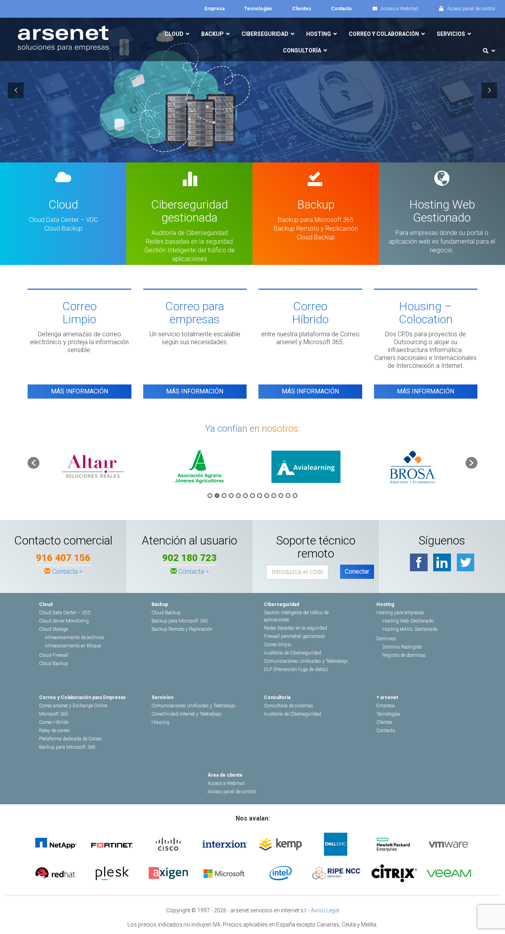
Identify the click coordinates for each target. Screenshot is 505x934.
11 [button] (281, 495)
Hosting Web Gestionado (408, 621)
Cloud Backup (63, 228)
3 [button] (224, 495)
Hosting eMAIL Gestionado (410, 629)
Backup (160, 604)
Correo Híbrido (54, 722)
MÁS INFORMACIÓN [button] (79, 391)
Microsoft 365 (53, 714)
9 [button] (266, 495)
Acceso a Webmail (226, 783)
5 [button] (238, 495)
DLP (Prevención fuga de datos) (296, 669)
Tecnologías (388, 714)
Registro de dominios (404, 655)
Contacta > (67, 571)
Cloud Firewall (53, 655)
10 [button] (273, 495)
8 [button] (259, 495)
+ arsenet (387, 697)
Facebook (419, 562)
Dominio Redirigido (402, 647)
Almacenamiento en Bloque (73, 646)
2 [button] (217, 495)
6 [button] (245, 495)
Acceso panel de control (232, 791)
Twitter (465, 562)
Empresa (385, 705)
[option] (92, 466)
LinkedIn (442, 562)
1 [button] (210, 495)
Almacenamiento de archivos (74, 637)
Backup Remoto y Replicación (316, 228)
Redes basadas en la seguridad (189, 241)
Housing (160, 722)
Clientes (384, 722)
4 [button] (231, 495)
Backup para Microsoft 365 (316, 220)
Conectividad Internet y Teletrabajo (186, 714)
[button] (33, 463)
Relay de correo (54, 730)
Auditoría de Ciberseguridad (190, 233)
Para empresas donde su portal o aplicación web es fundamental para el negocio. (442, 241)
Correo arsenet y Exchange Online (73, 705)
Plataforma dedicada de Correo (70, 739)
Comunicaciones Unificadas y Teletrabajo (306, 661)
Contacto (385, 730)
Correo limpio (277, 644)
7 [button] (252, 495)
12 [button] (288, 495)
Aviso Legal (325, 910)
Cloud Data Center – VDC (63, 220)
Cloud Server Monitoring (64, 621)
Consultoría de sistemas (288, 705)
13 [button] (295, 495)
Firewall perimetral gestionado (294, 636)
